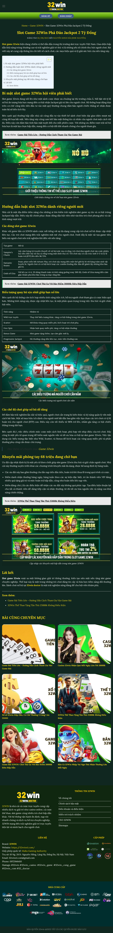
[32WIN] (57, 6)
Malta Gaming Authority (34, 851)
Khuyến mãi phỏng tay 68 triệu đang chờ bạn (27, 79)
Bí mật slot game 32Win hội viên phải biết (24, 63)
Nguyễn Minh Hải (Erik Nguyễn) (69, 38)
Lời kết (9, 82)
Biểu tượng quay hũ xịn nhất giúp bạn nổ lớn (28, 73)
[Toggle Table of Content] (48, 59)
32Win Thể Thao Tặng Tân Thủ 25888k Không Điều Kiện (37, 605)
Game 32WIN (36, 25)
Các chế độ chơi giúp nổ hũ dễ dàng (25, 76)
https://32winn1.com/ (23, 847)
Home (25, 25)
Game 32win (46, 449)
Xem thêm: (14, 85)
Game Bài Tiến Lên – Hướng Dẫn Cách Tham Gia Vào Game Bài (40, 600)
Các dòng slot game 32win (20, 70)
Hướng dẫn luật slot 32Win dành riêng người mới (28, 67)
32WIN (5, 806)
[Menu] (3, 6)
